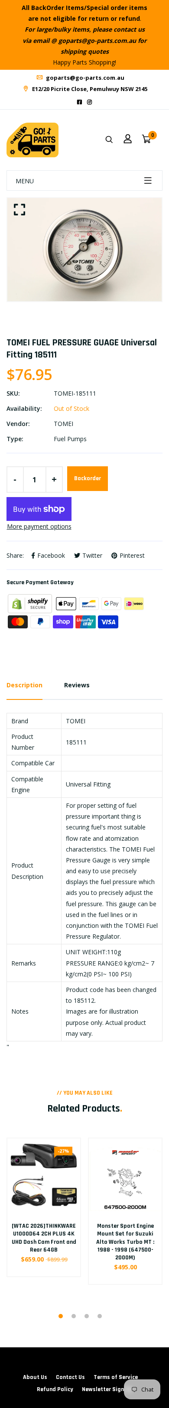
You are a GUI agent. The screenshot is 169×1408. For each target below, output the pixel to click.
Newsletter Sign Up (107, 1389)
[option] (84, 249)
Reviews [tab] (77, 685)
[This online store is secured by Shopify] (30, 603)
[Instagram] (89, 102)
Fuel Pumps (70, 439)
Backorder (87, 478)
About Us (35, 1377)
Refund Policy (55, 1389)
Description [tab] (24, 685)
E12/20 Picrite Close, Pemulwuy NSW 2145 (89, 89)
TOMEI (63, 423)
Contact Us (70, 1377)
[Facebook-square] (79, 102)
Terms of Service (116, 1377)
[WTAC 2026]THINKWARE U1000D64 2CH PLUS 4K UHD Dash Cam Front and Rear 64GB (44, 1238)
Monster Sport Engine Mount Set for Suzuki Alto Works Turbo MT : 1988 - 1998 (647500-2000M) (125, 1242)
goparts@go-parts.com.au (84, 77)
